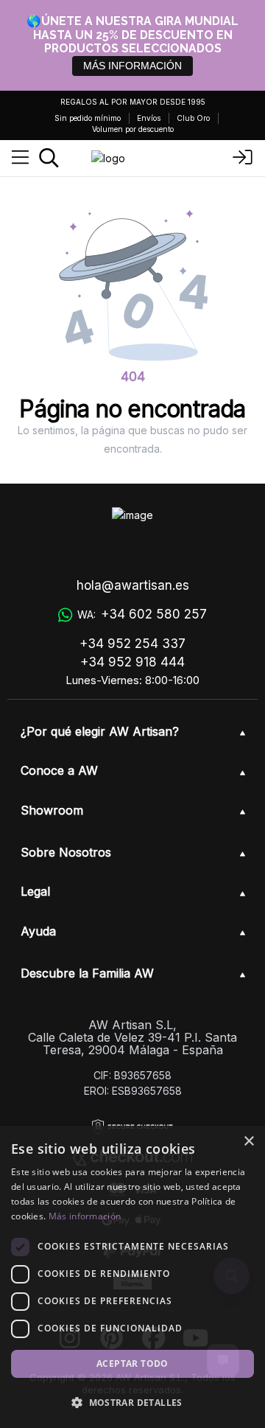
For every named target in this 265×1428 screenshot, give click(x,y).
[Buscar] (49, 157)
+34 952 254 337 (133, 643)
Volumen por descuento (133, 129)
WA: (142, 614)
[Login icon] (243, 157)
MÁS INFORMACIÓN (132, 66)
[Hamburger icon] (20, 157)
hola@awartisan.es (133, 585)
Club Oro (193, 118)
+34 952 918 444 (132, 662)
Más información (85, 1216)
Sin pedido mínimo (87, 118)
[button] (132, 1402)
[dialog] (132, 1277)
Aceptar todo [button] (132, 1363)
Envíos (148, 118)
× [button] (248, 1141)
